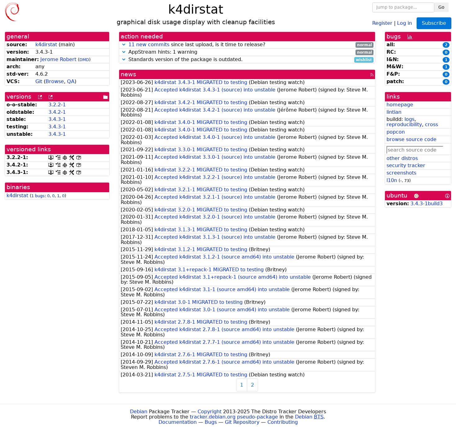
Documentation (178, 422)
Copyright (209, 411)
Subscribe (434, 23)
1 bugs (38, 195)
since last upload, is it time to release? (250, 44)
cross (431, 124)
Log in (404, 23)
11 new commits (148, 44)
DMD (84, 59)
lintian (394, 112)
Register (382, 23)
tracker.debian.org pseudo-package (234, 417)
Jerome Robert (58, 59)
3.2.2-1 (57, 105)
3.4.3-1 (57, 119)
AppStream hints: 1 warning (249, 52)
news (128, 74)
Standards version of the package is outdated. (249, 59)
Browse (55, 81)
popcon (396, 132)
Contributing (282, 422)
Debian (138, 411)
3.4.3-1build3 (426, 203)
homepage (400, 105)
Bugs (211, 422)
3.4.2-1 (57, 112)
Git (38, 81)
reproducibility (404, 124)
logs (409, 119)
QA (70, 81)
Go (441, 7)
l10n (392, 180)
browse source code (411, 139)
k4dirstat (46, 44)
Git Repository (242, 422)
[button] (123, 44)
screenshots (401, 173)
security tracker (406, 165)
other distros (402, 158)
